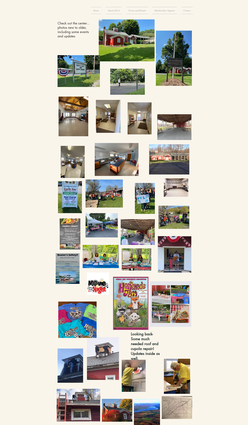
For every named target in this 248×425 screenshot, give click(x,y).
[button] (113, 10)
